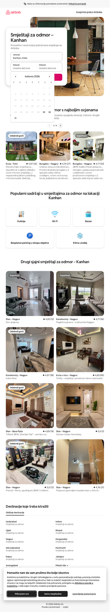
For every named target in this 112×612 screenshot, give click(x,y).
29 (44, 112)
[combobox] (36, 58)
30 (49, 112)
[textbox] (23, 68)
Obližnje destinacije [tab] (15, 512)
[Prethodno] (49, 125)
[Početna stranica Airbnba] (13, 12)
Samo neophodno (53, 594)
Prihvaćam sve (22, 594)
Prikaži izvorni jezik (77, 3)
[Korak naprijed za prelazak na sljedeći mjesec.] (49, 76)
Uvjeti (65, 607)
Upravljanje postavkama (84, 594)
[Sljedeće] (60, 125)
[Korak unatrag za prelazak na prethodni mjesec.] (16, 76)
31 (15, 118)
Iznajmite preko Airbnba (89, 12)
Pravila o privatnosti (51, 607)
